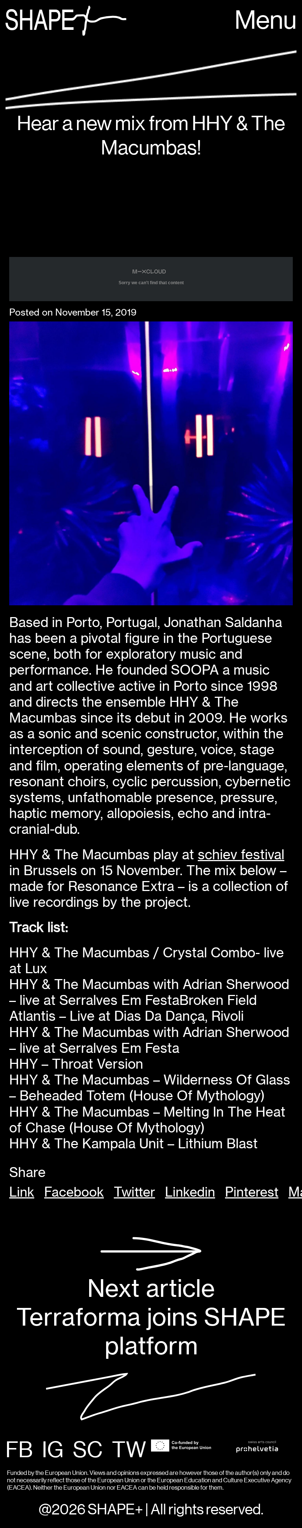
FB (19, 1451)
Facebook (74, 1192)
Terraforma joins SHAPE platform (151, 1316)
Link (21, 1192)
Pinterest (251, 1192)
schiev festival (241, 854)
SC (88, 1451)
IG (53, 1451)
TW (129, 1451)
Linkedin (190, 1192)
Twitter (134, 1192)
